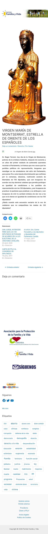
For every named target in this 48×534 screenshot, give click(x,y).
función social (32, 459)
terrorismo (34, 484)
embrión (18, 448)
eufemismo (8, 453)
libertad (6, 469)
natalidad (16, 474)
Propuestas (20, 479)
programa (8, 479)
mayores (38, 469)
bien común (39, 424)
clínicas (14, 429)
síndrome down (21, 484)
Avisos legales (24, 515)
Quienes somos (24, 501)
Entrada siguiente (35, 267)
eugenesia (20, 453)
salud (31, 479)
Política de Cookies (24, 517)
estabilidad (31, 448)
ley (35, 464)
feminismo (18, 459)
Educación (7, 448)
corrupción (7, 433)
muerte (6, 474)
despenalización (29, 443)
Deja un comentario (9, 146)
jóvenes (27, 464)
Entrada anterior (12, 267)
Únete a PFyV (24, 511)
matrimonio (26, 469)
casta (5, 429)
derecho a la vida (11, 443)
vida (5, 489)
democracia (8, 438)
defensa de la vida (22, 433)
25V (5, 424)
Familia (7, 458)
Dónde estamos (24, 504)
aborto (14, 423)
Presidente (24, 508)
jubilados (7, 464)
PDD (25, 474)
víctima (15, 489)
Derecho (21, 146)
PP (33, 474)
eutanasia (31, 453)
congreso (35, 429)
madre (15, 469)
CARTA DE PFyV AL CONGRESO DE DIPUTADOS (9, 251)
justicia (17, 464)
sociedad (7, 484)
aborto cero (26, 424)
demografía (21, 438)
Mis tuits (5, 408)
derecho (34, 438)
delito (35, 433)
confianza (24, 429)
